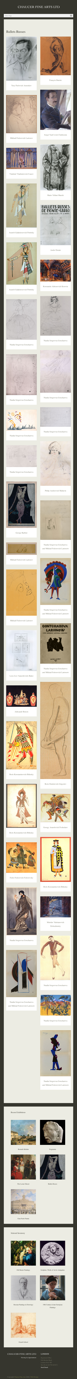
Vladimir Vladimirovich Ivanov (21, 174)
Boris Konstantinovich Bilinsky (21, 774)
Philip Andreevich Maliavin (55, 490)
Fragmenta (52, 1149)
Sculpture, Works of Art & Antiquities (53, 1270)
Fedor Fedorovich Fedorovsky (21, 877)
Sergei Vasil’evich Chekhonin (55, 134)
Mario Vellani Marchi (55, 195)
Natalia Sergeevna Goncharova (21, 344)
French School (23, 1342)
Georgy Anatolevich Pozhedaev (55, 827)
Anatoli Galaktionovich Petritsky (21, 232)
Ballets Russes (52, 1184)
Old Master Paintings (23, 1270)
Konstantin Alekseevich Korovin (55, 286)
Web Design (34, 1377)
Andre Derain (55, 250)
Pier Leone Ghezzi (23, 1184)
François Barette (55, 80)
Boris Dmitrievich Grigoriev (55, 784)
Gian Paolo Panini (23, 1218)
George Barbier (21, 532)
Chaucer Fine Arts (20, 1377)
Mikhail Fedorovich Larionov (21, 138)
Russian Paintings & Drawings (23, 1305)
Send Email (44, 1367)
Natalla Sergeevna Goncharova (21, 940)
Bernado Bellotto (23, 1149)
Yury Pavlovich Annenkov (21, 85)
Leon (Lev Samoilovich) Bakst (21, 676)
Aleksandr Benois (21, 711)
